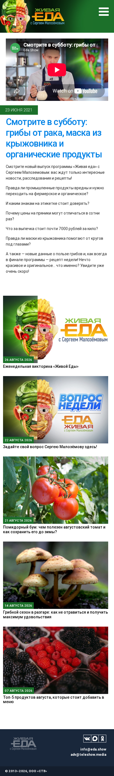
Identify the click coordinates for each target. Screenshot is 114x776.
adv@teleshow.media (88, 754)
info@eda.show (93, 749)
